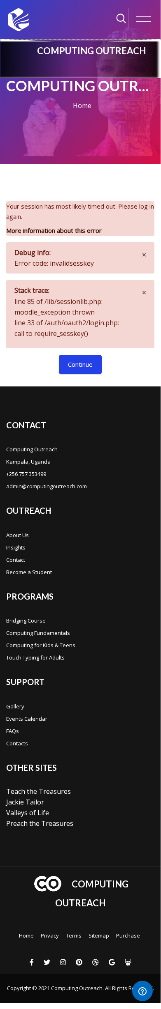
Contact (15, 559)
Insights (16, 547)
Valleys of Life (27, 812)
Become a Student (29, 572)
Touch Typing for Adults (35, 657)
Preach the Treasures (39, 823)
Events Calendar (26, 718)
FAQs (12, 731)
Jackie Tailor (25, 802)
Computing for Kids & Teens (40, 645)
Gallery (15, 706)
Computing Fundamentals (38, 633)
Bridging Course (26, 620)
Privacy (50, 935)
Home (82, 105)
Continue (80, 364)
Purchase (128, 935)
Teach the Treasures (38, 791)
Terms (74, 935)
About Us (17, 535)
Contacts (17, 743)
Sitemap (99, 935)
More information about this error (54, 230)
